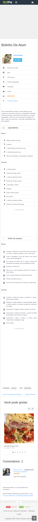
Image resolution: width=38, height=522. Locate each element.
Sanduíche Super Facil (11, 446)
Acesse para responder (20, 471)
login (16, 487)
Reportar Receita (30, 394)
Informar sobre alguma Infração (12, 394)
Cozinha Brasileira (12, 101)
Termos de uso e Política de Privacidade (15, 511)
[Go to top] (19, 502)
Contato (19, 514)
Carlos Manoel (18, 55)
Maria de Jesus (17, 469)
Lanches (13, 388)
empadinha (27, 388)
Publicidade (31, 511)
